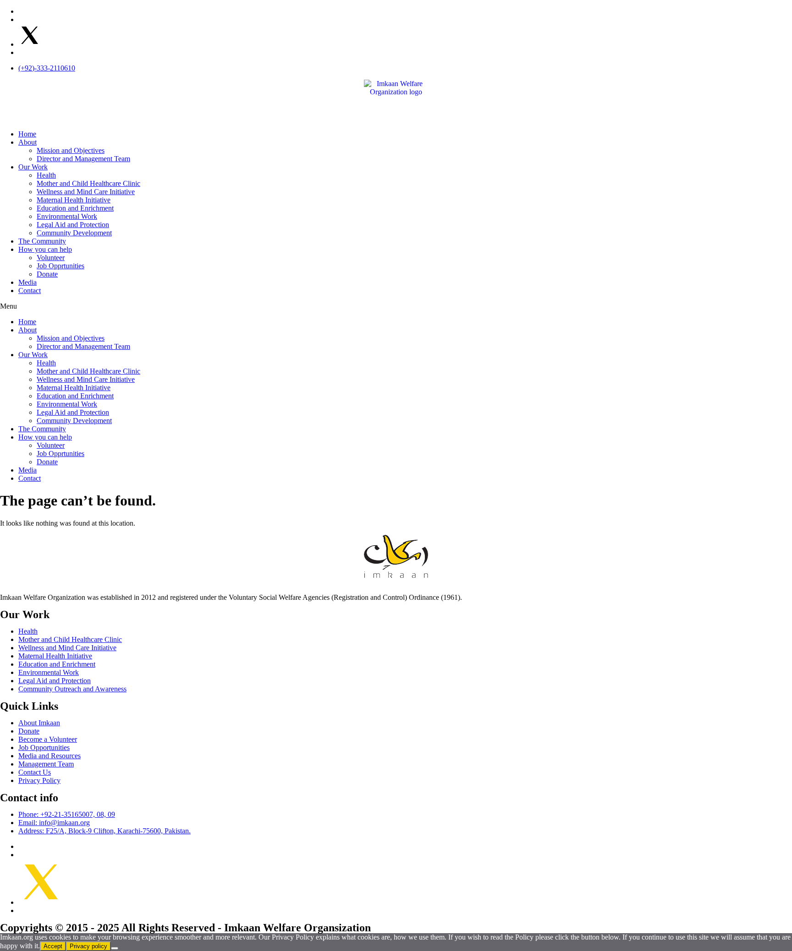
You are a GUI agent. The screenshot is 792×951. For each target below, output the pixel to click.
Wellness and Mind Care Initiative (86, 192)
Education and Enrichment (75, 208)
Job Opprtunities (60, 266)
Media (27, 282)
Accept (53, 946)
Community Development (74, 233)
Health (46, 175)
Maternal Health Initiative (73, 200)
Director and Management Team (83, 159)
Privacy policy (88, 946)
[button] (396, 306)
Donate (47, 274)
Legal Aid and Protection (73, 224)
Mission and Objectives (70, 150)
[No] (114, 948)
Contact (29, 290)
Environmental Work (67, 216)
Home (27, 134)
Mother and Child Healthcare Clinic (88, 183)
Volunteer (51, 257)
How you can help (45, 249)
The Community (42, 241)
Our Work (33, 167)
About (27, 142)
